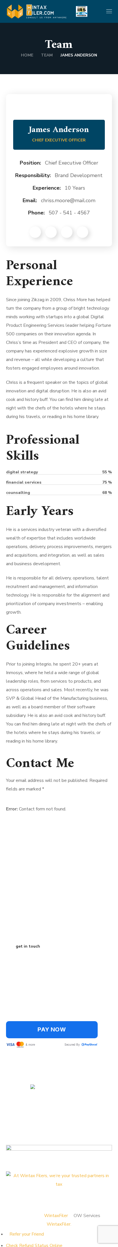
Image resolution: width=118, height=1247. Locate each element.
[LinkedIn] (28, 1196)
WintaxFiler (56, 1215)
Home (27, 55)
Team (47, 55)
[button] (97, 11)
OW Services (87, 1215)
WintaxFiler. (59, 1224)
